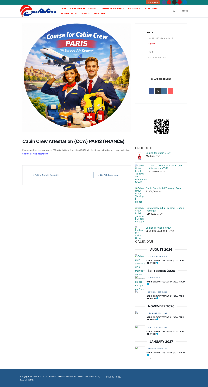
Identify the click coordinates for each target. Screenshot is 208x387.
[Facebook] (164, 2)
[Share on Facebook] (151, 91)
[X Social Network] (158, 91)
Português (153, 2)
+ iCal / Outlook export (109, 175)
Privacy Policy (113, 376)
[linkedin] (185, 2)
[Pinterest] (179, 2)
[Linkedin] (164, 91)
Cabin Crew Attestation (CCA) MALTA (165, 282)
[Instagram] (174, 2)
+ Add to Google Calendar (46, 175)
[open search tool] (174, 11)
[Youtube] (169, 2)
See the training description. (35, 153)
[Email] (170, 91)
